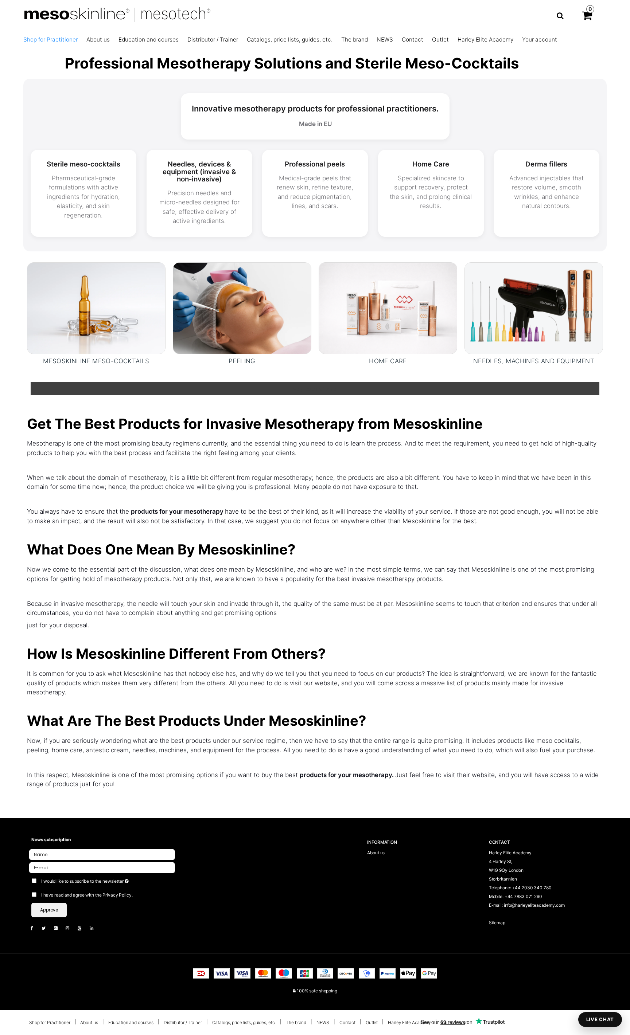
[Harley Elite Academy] (278, 15)
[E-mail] (102, 867)
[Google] (59, 928)
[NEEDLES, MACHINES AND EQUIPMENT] (534, 308)
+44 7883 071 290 (523, 896)
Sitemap (497, 922)
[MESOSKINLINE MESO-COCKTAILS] (96, 308)
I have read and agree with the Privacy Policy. (86, 895)
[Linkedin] (95, 928)
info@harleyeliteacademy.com (534, 905)
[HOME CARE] (388, 308)
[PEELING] (242, 308)
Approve (49, 910)
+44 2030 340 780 (531, 887)
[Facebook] (35, 928)
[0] (587, 17)
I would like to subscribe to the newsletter (111, 879)
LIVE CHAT (600, 1019)
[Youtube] (83, 928)
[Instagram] (71, 928)
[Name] (102, 854)
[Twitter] (47, 928)
